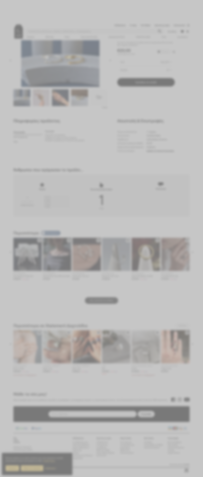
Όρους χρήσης (134, 255)
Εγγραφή (125, 246)
